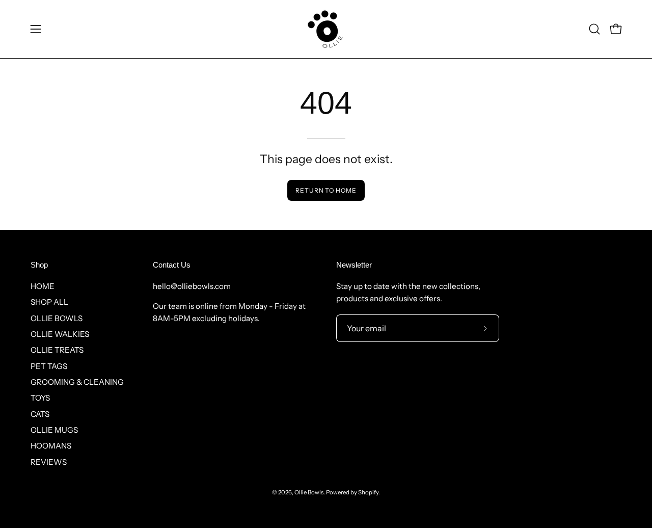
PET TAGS (49, 366)
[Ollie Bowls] (326, 29)
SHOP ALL (49, 302)
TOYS (40, 398)
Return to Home (326, 190)
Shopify (368, 492)
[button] (594, 29)
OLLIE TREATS (57, 350)
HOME (43, 286)
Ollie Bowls (308, 492)
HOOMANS (51, 446)
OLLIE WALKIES (60, 334)
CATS (40, 414)
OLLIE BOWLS (57, 318)
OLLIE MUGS (54, 430)
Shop (39, 264)
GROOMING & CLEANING (77, 382)
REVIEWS (49, 462)
